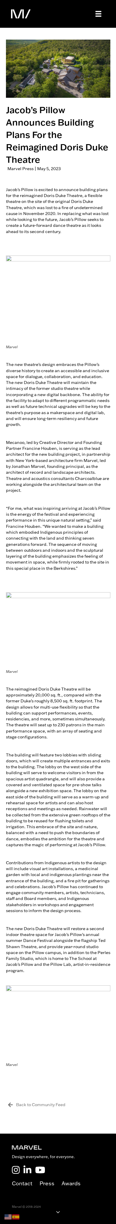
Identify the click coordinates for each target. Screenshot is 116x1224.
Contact (26, 1183)
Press (51, 1183)
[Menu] (98, 14)
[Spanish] (16, 1216)
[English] (8, 1216)
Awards (71, 1183)
